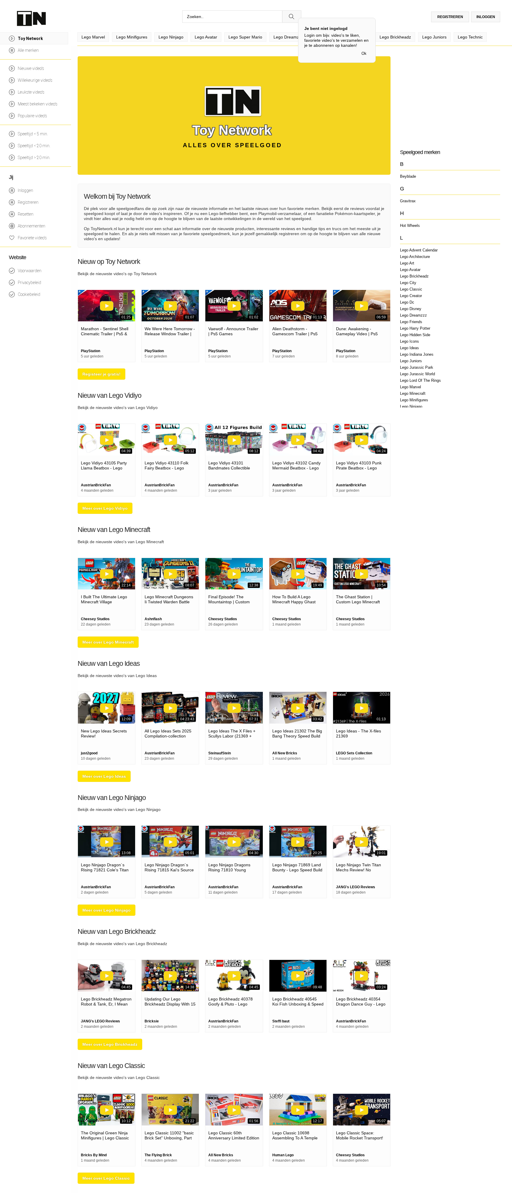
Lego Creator (411, 296)
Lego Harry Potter (415, 328)
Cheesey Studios (95, 619)
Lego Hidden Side (415, 335)
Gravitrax (408, 201)
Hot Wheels (410, 225)
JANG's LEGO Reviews (355, 887)
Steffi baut (280, 1021)
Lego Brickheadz (414, 276)
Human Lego (283, 1155)
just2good (89, 753)
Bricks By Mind (94, 1155)
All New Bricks (284, 753)
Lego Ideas (409, 348)
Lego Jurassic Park (416, 367)
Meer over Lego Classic (106, 1178)
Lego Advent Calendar (419, 250)
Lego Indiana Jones (416, 354)
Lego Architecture (415, 256)
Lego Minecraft (412, 393)
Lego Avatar (410, 269)
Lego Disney (410, 309)
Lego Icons (409, 341)
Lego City (408, 282)
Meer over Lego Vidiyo (105, 508)
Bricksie (152, 1021)
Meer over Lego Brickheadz (109, 1044)
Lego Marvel (410, 387)
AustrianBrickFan (96, 485)
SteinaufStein (219, 753)
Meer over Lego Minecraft (108, 642)
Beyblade (408, 176)
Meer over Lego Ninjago (106, 910)
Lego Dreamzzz (413, 315)
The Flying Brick (158, 1155)
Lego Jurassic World (417, 374)
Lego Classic (411, 289)
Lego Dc (407, 302)
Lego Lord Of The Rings (420, 380)
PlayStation (90, 351)
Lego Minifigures (414, 400)
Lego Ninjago (411, 406)
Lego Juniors (411, 361)
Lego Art (407, 263)
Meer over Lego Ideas (104, 776)
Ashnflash (153, 619)
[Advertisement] (450, 97)
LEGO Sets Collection (354, 753)
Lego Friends (411, 322)
